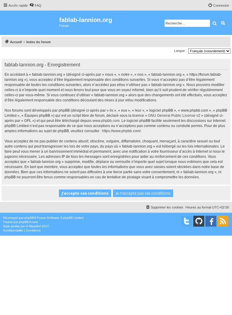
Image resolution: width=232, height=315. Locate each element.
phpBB (29, 217)
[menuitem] (35, 5)
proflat (15, 226)
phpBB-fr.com (28, 222)
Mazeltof (35, 226)
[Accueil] (30, 22)
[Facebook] (210, 221)
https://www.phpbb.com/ (121, 131)
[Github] (198, 221)
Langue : (180, 50)
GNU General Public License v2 (174, 115)
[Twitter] (186, 221)
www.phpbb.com (106, 121)
